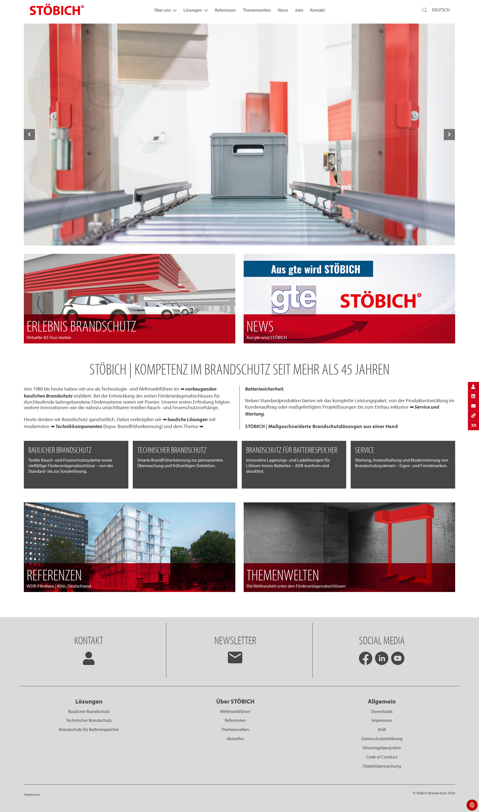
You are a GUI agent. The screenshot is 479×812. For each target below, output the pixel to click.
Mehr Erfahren (239, 233)
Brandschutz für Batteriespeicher (89, 729)
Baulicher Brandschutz (88, 711)
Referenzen (225, 10)
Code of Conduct (381, 757)
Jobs (299, 10)
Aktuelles (235, 738)
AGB (382, 729)
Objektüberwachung (382, 766)
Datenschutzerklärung (381, 738)
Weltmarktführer (235, 711)
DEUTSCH (441, 9)
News (283, 10)
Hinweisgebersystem (382, 747)
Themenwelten (257, 10)
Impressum (382, 720)
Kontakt (317, 10)
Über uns (162, 10)
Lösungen (193, 10)
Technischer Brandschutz (89, 720)
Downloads (382, 711)
